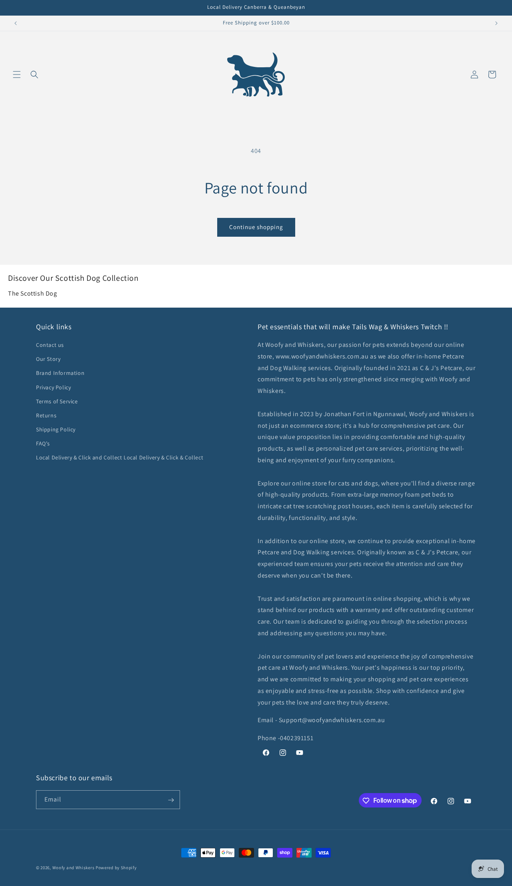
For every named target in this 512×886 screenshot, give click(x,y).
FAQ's (43, 443)
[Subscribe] (171, 800)
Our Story (48, 358)
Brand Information (60, 373)
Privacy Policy (53, 387)
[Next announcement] (496, 23)
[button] (17, 74)
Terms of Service (57, 401)
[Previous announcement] (15, 23)
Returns (46, 415)
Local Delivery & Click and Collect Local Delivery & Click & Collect (119, 457)
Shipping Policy (56, 429)
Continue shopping (256, 227)
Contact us (50, 344)
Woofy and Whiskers (74, 867)
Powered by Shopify (116, 867)
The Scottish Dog (32, 293)
